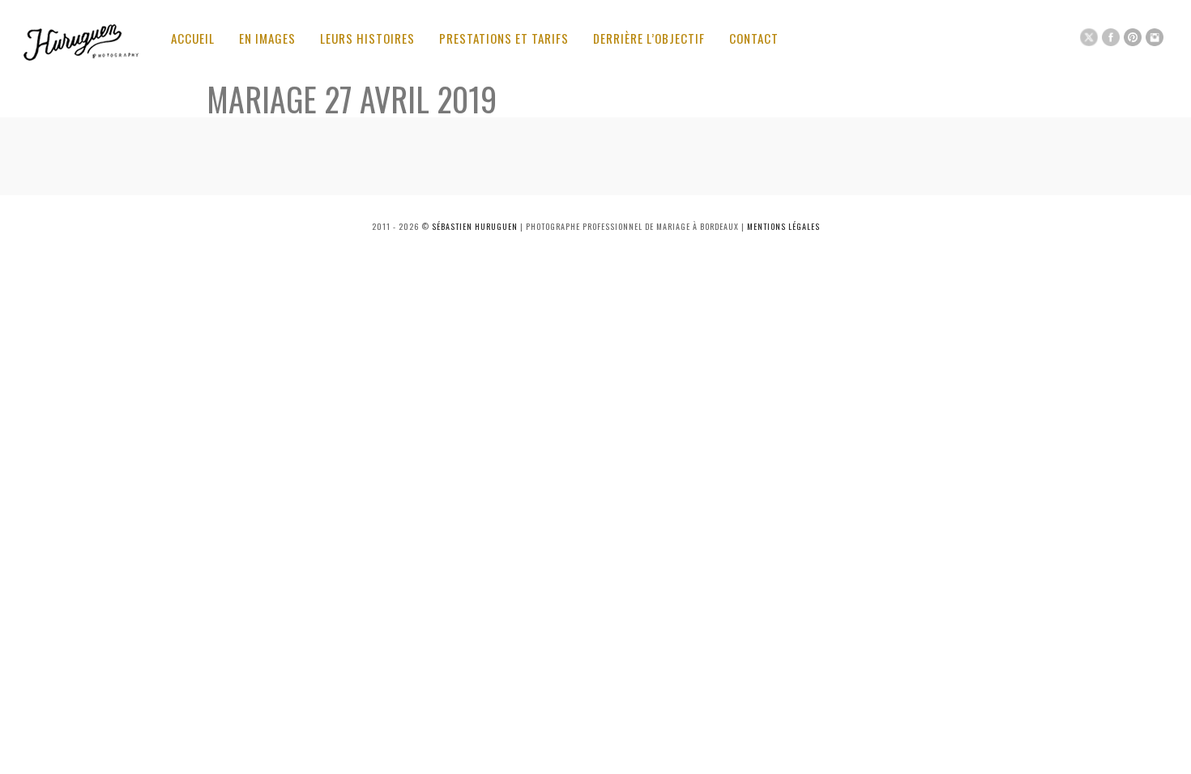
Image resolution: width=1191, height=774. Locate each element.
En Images (267, 38)
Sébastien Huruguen (475, 226)
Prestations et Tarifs (504, 38)
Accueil (193, 38)
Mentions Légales (783, 226)
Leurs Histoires (367, 38)
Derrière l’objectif (649, 38)
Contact (754, 38)
